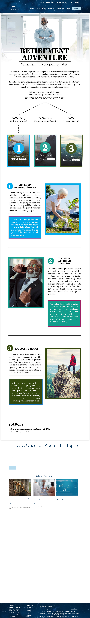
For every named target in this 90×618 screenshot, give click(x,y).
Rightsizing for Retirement (64, 499)
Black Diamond (61, 2)
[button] (31, 8)
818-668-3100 (16, 609)
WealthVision (75, 2)
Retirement (30, 607)
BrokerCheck (74, 609)
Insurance (29, 612)
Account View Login (46, 2)
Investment (30, 608)
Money (29, 615)
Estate (29, 610)
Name (10, 448)
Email (47, 448)
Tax (28, 613)
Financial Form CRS (47, 606)
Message (11, 457)
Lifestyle (29, 616)
